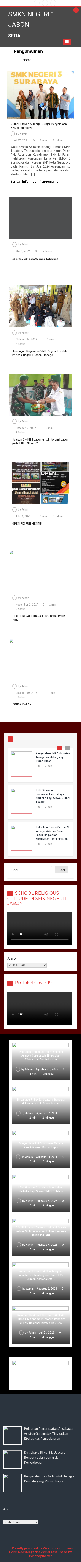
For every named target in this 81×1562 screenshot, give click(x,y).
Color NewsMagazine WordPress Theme (38, 1552)
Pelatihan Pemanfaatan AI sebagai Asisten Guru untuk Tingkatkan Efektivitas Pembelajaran (52, 833)
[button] (67, 42)
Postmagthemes (40, 1556)
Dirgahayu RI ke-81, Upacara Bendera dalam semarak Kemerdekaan (41, 1101)
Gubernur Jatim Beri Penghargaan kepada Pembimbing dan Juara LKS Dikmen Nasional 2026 (41, 1275)
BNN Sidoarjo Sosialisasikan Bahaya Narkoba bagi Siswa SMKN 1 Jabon (53, 796)
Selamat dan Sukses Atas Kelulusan (35, 259)
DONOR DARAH (21, 704)
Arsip (11, 958)
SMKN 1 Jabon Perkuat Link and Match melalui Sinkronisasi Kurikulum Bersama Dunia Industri (41, 1231)
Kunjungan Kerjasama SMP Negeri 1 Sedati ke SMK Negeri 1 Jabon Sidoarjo (39, 353)
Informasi (30, 181)
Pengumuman (50, 181)
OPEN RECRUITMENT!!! (27, 523)
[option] (40, 766)
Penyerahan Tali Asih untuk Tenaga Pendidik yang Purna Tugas (53, 757)
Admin (23, 134)
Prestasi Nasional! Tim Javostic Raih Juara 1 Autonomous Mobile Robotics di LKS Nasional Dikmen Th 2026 (40, 1319)
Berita (16, 181)
